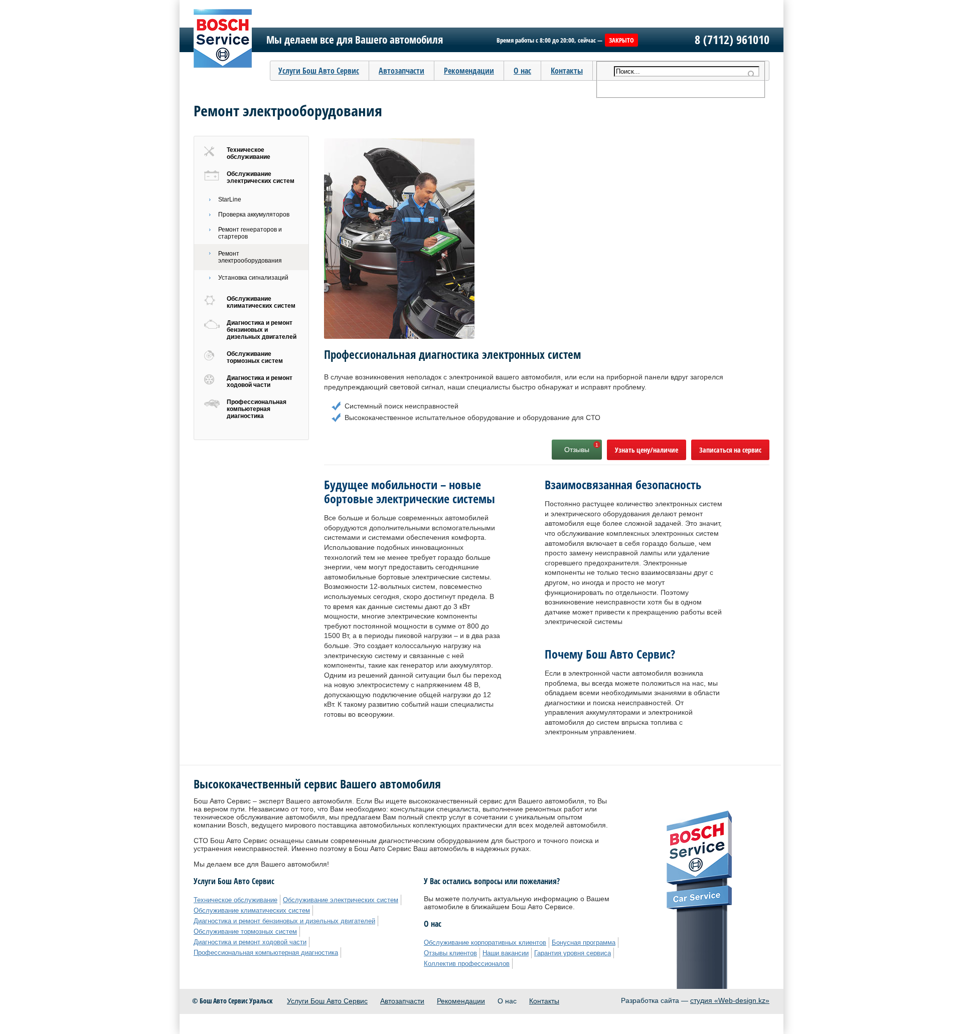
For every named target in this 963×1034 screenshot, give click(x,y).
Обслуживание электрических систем (260, 177)
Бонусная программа (583, 942)
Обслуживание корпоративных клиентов (485, 942)
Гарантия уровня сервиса (572, 953)
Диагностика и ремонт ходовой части (259, 381)
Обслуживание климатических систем (261, 302)
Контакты (567, 70)
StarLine (229, 199)
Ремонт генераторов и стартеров (250, 233)
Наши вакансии (506, 953)
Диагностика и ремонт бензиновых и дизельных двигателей (261, 329)
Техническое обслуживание (248, 153)
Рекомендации (461, 1001)
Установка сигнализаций (253, 277)
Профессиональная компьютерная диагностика (256, 409)
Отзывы (576, 450)
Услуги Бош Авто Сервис (327, 1001)
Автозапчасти (402, 1001)
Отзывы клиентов (450, 953)
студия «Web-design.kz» (729, 1000)
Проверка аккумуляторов (253, 214)
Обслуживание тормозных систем (255, 357)
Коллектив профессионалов (467, 963)
